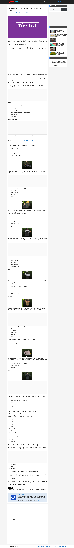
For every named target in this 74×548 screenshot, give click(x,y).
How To (50, 1)
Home (9, 6)
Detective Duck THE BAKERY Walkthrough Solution (60, 40)
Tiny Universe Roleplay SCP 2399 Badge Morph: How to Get (60, 53)
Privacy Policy (41, 546)
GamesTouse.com (55, 64)
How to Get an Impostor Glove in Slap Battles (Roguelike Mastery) (60, 44)
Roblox (40, 1)
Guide (45, 1)
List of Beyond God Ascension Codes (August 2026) (61, 31)
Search (63, 9)
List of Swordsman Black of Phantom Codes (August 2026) (61, 35)
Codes (55, 1)
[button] (63, 1)
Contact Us (51, 546)
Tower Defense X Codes (28, 140)
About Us (46, 546)
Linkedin (39, 500)
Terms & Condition (57, 546)
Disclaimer (64, 546)
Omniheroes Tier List (27, 138)
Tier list (59, 1)
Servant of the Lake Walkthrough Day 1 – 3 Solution (60, 49)
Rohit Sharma (13, 12)
